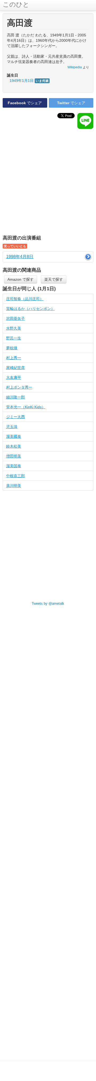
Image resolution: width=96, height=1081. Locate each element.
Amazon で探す (20, 279)
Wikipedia (74, 67)
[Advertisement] (48, 182)
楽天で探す (53, 279)
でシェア (25, 103)
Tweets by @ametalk (48, 603)
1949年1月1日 (29, 80)
